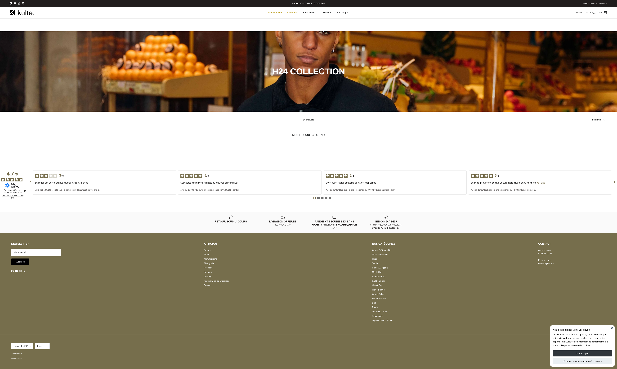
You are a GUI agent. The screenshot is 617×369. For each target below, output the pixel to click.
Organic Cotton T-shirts (383, 320)
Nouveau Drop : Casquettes (282, 12)
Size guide (209, 263)
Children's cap (378, 281)
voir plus (541, 182)
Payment (208, 272)
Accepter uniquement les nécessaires (582, 361)
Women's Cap (378, 276)
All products (377, 316)
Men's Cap (377, 272)
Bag (374, 303)
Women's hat (378, 294)
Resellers (208, 268)
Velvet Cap (377, 285)
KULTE (19, 354)
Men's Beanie (378, 290)
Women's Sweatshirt (381, 250)
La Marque (342, 12)
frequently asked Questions (216, 281)
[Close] (612, 327)
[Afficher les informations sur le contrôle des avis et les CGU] (24, 190)
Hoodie (375, 259)
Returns (207, 250)
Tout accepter (582, 353)
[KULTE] (22, 12)
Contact (207, 285)
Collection (326, 12)
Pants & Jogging (380, 268)
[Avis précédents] (30, 182)
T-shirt (375, 263)
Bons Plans (308, 12)
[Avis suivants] (614, 182)
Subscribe (20, 262)
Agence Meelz (16, 358)
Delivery (207, 276)
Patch (375, 307)
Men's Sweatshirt (380, 254)
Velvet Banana (379, 298)
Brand (206, 254)
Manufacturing (210, 259)
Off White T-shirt (379, 311)
